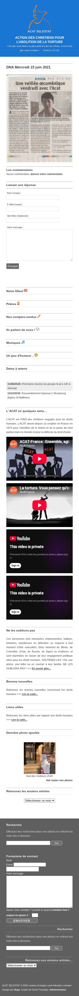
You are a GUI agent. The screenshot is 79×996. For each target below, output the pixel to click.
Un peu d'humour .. (20, 355)
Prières (11, 304)
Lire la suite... (30, 694)
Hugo (17, 989)
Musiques (13, 342)
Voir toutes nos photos (59, 780)
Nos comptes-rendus (21, 317)
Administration (58, 989)
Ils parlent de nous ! (20, 330)
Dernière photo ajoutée (22, 732)
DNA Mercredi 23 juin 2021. (28, 67)
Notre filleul (14, 291)
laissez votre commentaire (47, 174)
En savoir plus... (41, 668)
